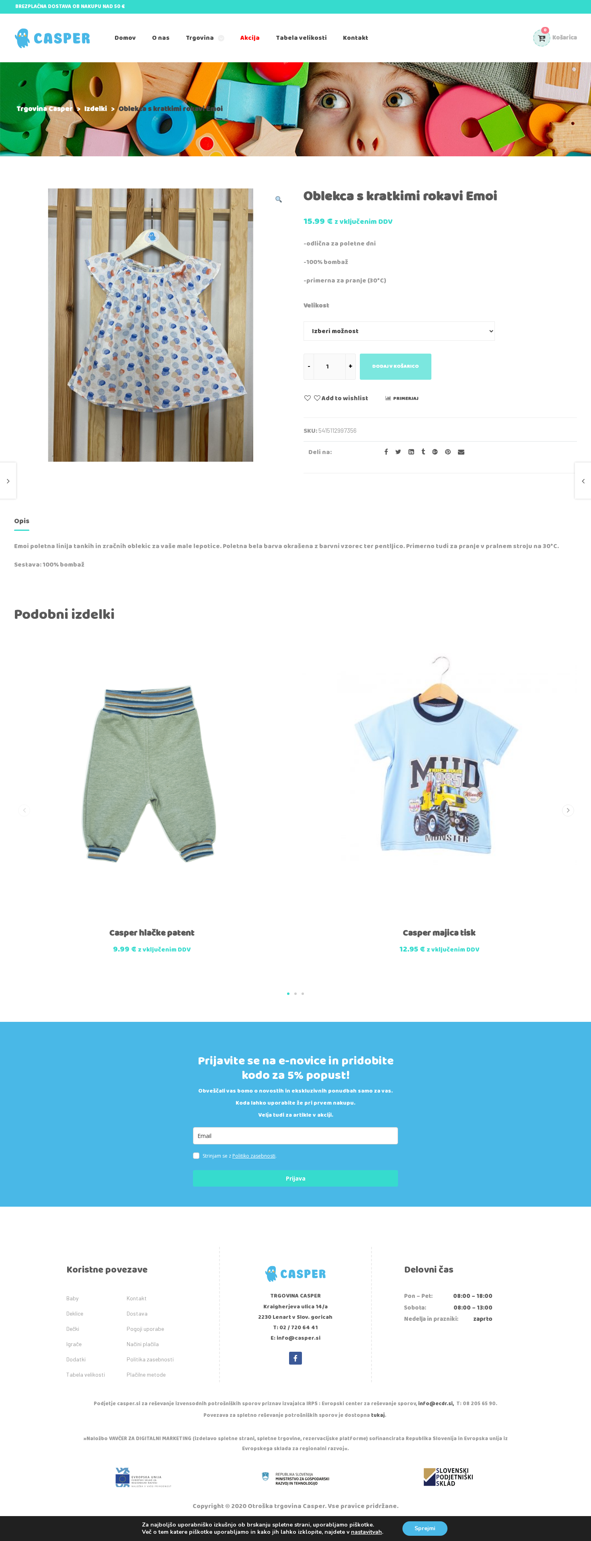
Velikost (316, 305)
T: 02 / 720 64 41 (295, 1327)
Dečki (72, 1328)
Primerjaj (406, 398)
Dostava (137, 1313)
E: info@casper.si (295, 1338)
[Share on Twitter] (395, 452)
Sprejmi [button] (425, 1528)
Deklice (74, 1313)
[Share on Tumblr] (420, 452)
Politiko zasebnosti (253, 1155)
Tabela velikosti (85, 1374)
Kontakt (137, 1298)
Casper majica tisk (439, 933)
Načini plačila (143, 1343)
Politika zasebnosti (150, 1359)
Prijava (296, 1178)
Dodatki (76, 1359)
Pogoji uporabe (145, 1328)
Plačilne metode (146, 1374)
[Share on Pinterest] (445, 452)
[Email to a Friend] (458, 452)
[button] (288, 994)
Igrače (74, 1343)
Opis (21, 521)
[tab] (21, 522)
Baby (72, 1298)
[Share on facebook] (383, 452)
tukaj (378, 1415)
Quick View (133, 919)
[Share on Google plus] (432, 452)
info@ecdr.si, (436, 1403)
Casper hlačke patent (152, 933)
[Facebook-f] (295, 1358)
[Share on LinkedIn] (408, 452)
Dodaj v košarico (395, 366)
